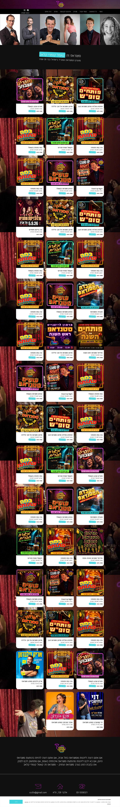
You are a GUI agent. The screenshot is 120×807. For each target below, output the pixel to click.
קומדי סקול (83, 11)
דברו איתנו (48, 11)
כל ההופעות (93, 11)
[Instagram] (24, 10)
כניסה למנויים (25, 13)
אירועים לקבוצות (65, 11)
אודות (56, 11)
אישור (16, 801)
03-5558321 (82, 792)
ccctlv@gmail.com (38, 792)
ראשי (101, 11)
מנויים (75, 11)
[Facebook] (27, 10)
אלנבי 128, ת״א (60, 792)
